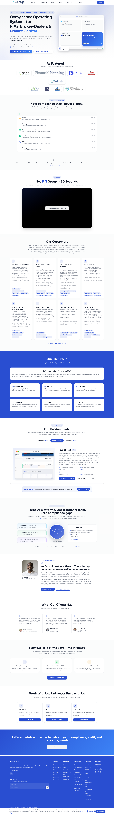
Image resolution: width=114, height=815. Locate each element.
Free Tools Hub (78, 774)
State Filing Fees (78, 769)
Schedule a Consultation (19, 51)
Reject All (91, 811)
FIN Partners (56, 777)
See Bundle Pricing (83, 488)
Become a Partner (57, 718)
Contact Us (81, 2)
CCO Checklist (77, 777)
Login (100, 2)
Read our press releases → (57, 165)
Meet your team (73, 538)
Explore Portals (84, 718)
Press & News (66, 769)
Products (43, 2)
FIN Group (55, 764)
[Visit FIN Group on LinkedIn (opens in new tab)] (11, 773)
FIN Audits (55, 772)
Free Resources (78, 767)
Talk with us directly (46, 588)
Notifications (66, 776)
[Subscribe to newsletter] (47, 787)
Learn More (91, 477)
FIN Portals (55, 774)
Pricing (60, 2)
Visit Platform (81, 477)
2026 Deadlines (78, 772)
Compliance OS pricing (75, 545)
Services (32, 2)
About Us (65, 764)
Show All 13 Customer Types (56, 343)
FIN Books (55, 769)
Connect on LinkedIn (64, 588)
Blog (75, 764)
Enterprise (87, 764)
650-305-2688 (15, 770)
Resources (69, 2)
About (52, 2)
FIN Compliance (57, 767)
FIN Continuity (56, 779)
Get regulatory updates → (39, 47)
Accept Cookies (100, 811)
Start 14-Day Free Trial (66, 477)
